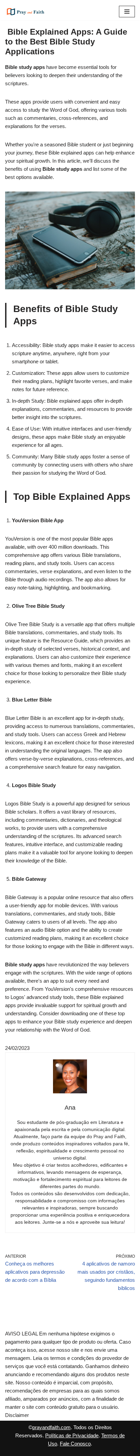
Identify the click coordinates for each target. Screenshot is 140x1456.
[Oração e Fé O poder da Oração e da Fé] (25, 11)
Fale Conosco (75, 1443)
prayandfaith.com (51, 1427)
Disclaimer (17, 1415)
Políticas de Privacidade (72, 1435)
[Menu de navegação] (127, 11)
